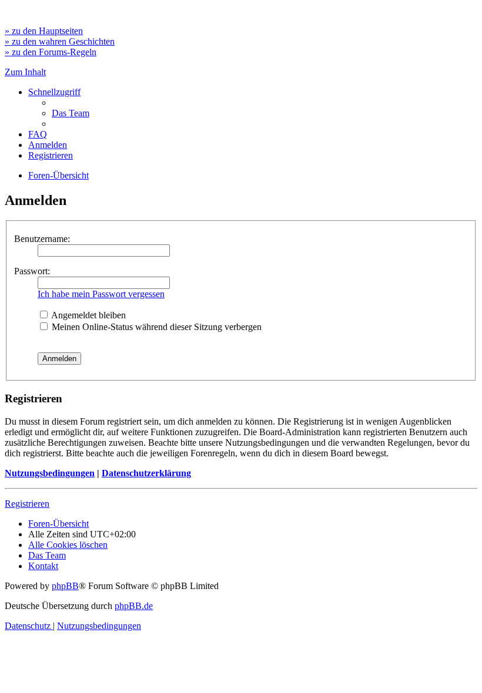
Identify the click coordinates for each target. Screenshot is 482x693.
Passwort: (32, 271)
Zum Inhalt (25, 72)
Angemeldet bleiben (87, 315)
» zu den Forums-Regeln (50, 52)
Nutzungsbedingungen (50, 473)
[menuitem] (70, 113)
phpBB (65, 586)
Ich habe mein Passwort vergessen (101, 294)
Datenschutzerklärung (146, 473)
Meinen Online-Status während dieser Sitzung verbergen (155, 327)
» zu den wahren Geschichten (60, 41)
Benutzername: (42, 239)
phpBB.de (134, 606)
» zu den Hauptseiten (44, 31)
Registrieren (27, 504)
